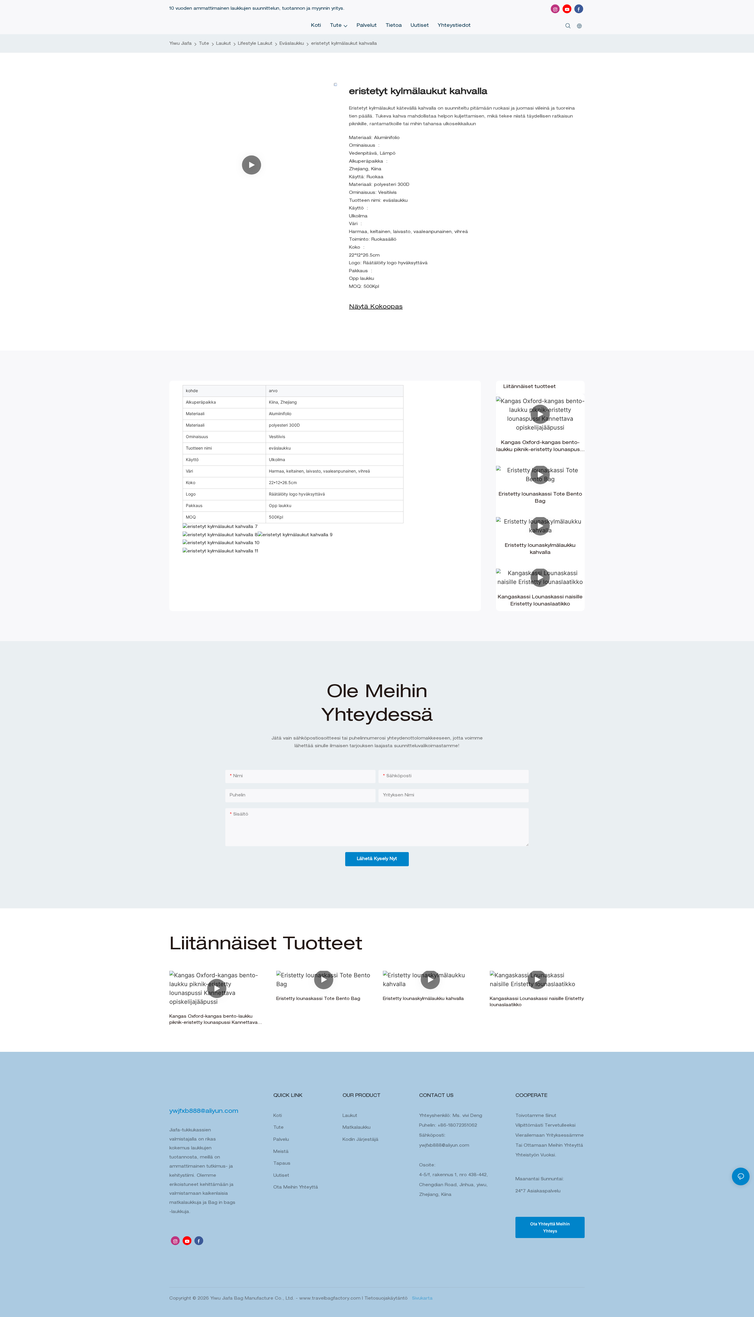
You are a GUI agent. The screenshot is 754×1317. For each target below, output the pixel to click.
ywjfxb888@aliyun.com (444, 1146)
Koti (277, 1116)
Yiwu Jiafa (180, 44)
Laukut (223, 44)
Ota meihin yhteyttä (295, 1188)
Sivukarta (422, 1299)
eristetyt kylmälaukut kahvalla (344, 44)
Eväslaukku (292, 44)
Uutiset (281, 1176)
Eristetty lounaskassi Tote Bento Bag (540, 498)
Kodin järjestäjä (360, 1140)
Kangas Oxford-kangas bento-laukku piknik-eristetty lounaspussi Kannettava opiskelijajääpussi (540, 447)
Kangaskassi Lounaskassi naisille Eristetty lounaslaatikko (540, 601)
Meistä (281, 1152)
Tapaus (281, 1164)
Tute (204, 44)
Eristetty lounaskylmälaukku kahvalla (540, 549)
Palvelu (281, 1140)
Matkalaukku (357, 1128)
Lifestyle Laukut (255, 44)
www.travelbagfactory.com (330, 1299)
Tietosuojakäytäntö (386, 1299)
